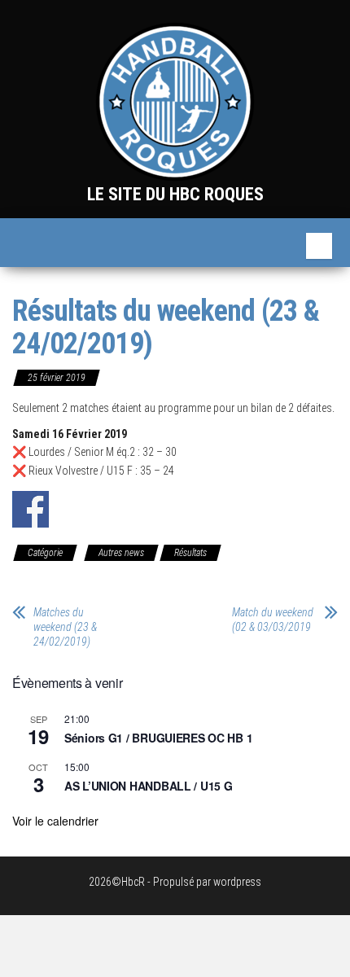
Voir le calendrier (55, 821)
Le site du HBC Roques (175, 194)
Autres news (121, 553)
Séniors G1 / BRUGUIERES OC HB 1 (158, 737)
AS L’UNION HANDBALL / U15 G (148, 786)
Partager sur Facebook (30, 509)
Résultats (190, 553)
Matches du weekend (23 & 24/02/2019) (65, 627)
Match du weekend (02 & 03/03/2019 (272, 619)
